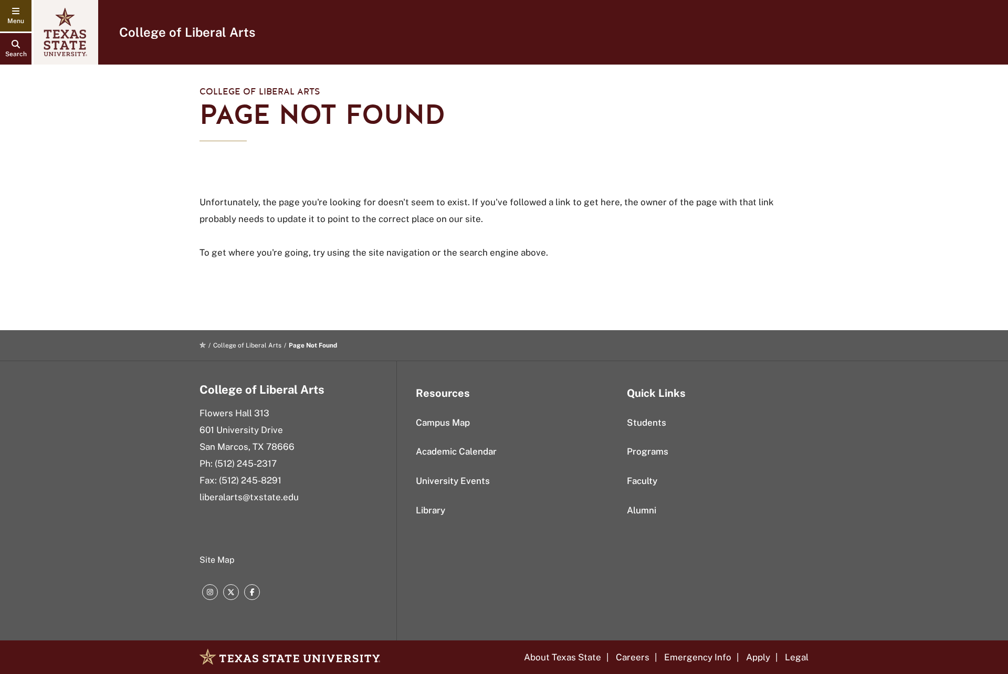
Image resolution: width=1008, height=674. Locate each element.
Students (646, 422)
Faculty (642, 481)
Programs (647, 451)
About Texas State (562, 657)
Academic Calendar (456, 451)
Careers (632, 657)
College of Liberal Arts (187, 32)
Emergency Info (697, 657)
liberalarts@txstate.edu (249, 497)
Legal (796, 657)
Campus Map (443, 422)
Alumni (641, 510)
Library (430, 510)
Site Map (217, 560)
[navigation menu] (16, 15)
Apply (758, 657)
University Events (453, 481)
